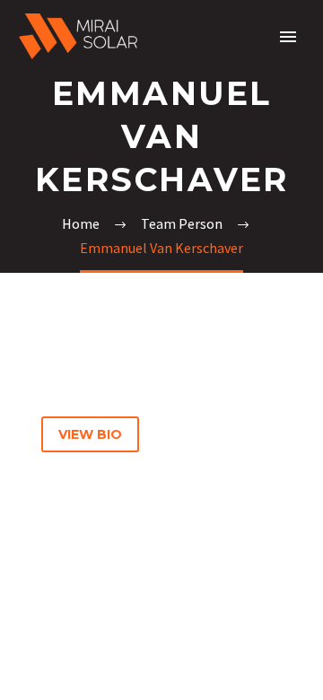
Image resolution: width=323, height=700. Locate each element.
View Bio (90, 434)
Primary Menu (288, 36)
